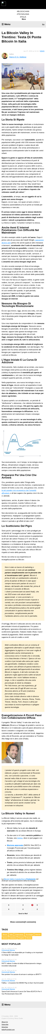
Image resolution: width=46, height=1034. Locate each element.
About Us (5, 1022)
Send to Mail (23, 913)
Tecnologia (29, 934)
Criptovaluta (19, 934)
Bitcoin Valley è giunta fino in (20, 879)
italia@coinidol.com (8, 1029)
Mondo (28, 938)
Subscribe (5, 1024)
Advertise (5, 1027)
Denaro (5, 938)
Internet (37, 934)
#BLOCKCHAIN (23, 11)
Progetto (21, 938)
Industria (13, 938)
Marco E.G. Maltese (17, 57)
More (24, 19)
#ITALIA (23, 17)
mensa (19, 838)
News (42, 51)
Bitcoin (5, 934)
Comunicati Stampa (8, 950)
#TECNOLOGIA (23, 14)
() (23, 922)
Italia (11, 934)
